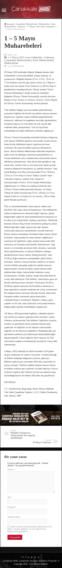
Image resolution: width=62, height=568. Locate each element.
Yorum (11, 469)
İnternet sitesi (13, 517)
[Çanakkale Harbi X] (38, 557)
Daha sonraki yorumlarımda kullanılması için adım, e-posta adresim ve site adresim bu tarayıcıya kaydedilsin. (29, 529)
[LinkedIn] (28, 557)
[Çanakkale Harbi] (31, 8)
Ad (9, 497)
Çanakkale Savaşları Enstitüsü (33, 561)
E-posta (11, 507)
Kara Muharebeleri (43, 60)
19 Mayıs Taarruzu (42, 441)
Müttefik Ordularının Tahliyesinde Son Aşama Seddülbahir (23, 434)
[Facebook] (26, 557)
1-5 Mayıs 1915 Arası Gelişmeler (41, 26)
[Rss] (23, 557)
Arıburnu (21, 26)
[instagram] (35, 557)
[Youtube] (31, 557)
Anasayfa (10, 24)
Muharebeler (44, 24)
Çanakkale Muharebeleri (26, 24)
